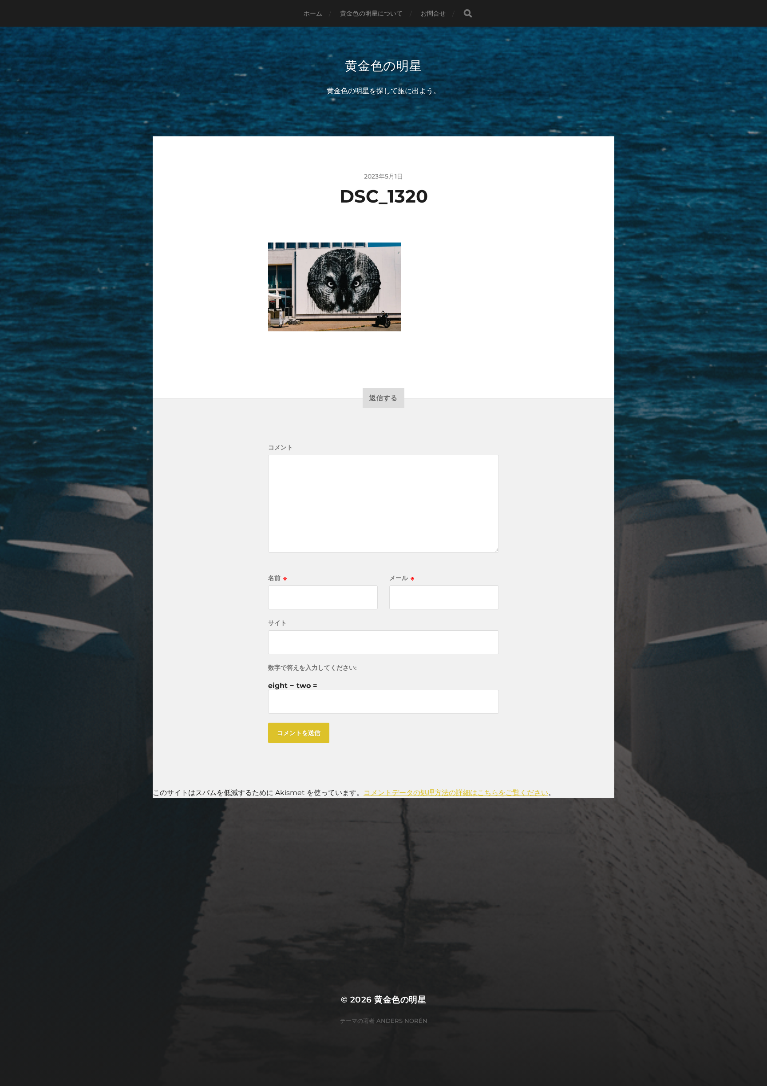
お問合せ (433, 13)
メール (401, 578)
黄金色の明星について (371, 13)
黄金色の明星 (383, 65)
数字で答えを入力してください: (312, 668)
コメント (280, 447)
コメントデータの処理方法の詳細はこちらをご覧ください (456, 792)
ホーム (313, 13)
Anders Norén (401, 1020)
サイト (277, 623)
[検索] (467, 13)
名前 (277, 578)
